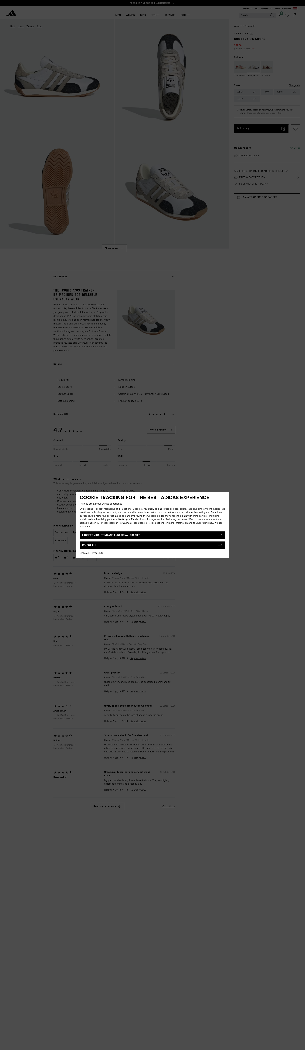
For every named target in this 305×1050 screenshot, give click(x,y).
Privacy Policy (125, 523)
